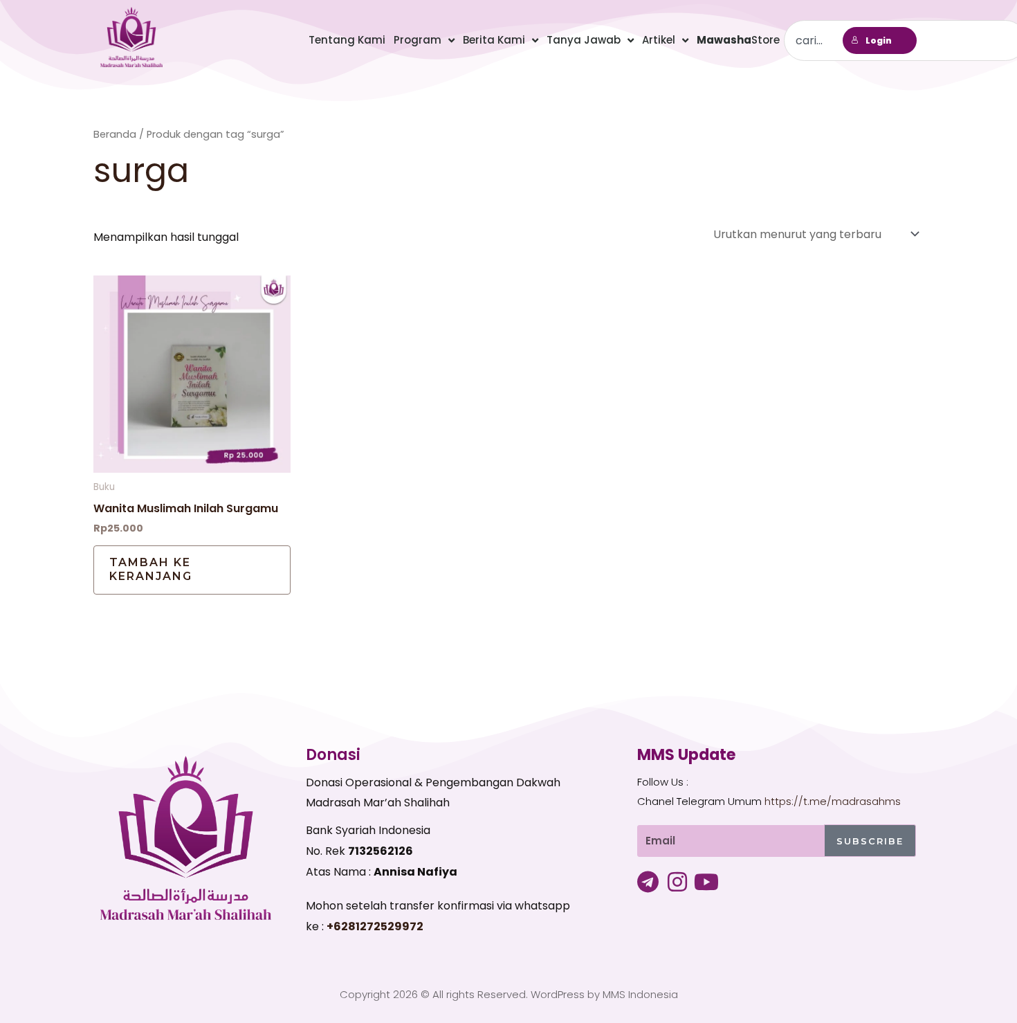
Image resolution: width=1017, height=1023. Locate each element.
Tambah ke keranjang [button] (150, 569)
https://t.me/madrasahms (832, 801)
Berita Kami (494, 40)
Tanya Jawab (584, 40)
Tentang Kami (347, 40)
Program (417, 40)
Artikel (658, 40)
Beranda (114, 134)
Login (878, 40)
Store (738, 40)
